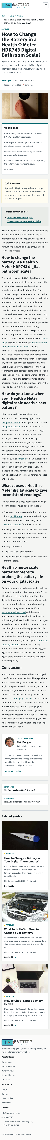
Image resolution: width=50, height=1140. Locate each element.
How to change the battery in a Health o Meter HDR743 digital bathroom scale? (23, 135)
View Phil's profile (13, 771)
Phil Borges (6, 80)
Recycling (6, 1079)
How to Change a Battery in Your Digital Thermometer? (22, 860)
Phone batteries (8, 1066)
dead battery (16, 516)
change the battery (11, 422)
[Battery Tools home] (15, 5)
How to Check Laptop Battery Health (23, 1002)
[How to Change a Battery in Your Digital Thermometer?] (25, 835)
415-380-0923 (7, 1117)
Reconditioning (8, 1075)
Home (4, 15)
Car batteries (7, 1062)
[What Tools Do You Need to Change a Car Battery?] (25, 907)
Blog (12, 15)
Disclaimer (6, 1102)
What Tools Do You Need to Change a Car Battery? (21, 931)
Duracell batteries (12, 524)
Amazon (22, 458)
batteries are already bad (14, 612)
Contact (5, 1094)
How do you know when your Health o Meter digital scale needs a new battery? (23, 144)
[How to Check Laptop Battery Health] (25, 978)
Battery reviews (8, 1070)
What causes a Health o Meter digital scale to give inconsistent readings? (23, 153)
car (19, 596)
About (4, 1089)
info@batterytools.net (11, 1113)
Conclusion (9, 169)
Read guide (9, 886)
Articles (20, 15)
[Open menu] (45, 5)
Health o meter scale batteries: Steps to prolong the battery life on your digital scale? (24, 162)
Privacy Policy (7, 1098)
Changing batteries (23, 698)
